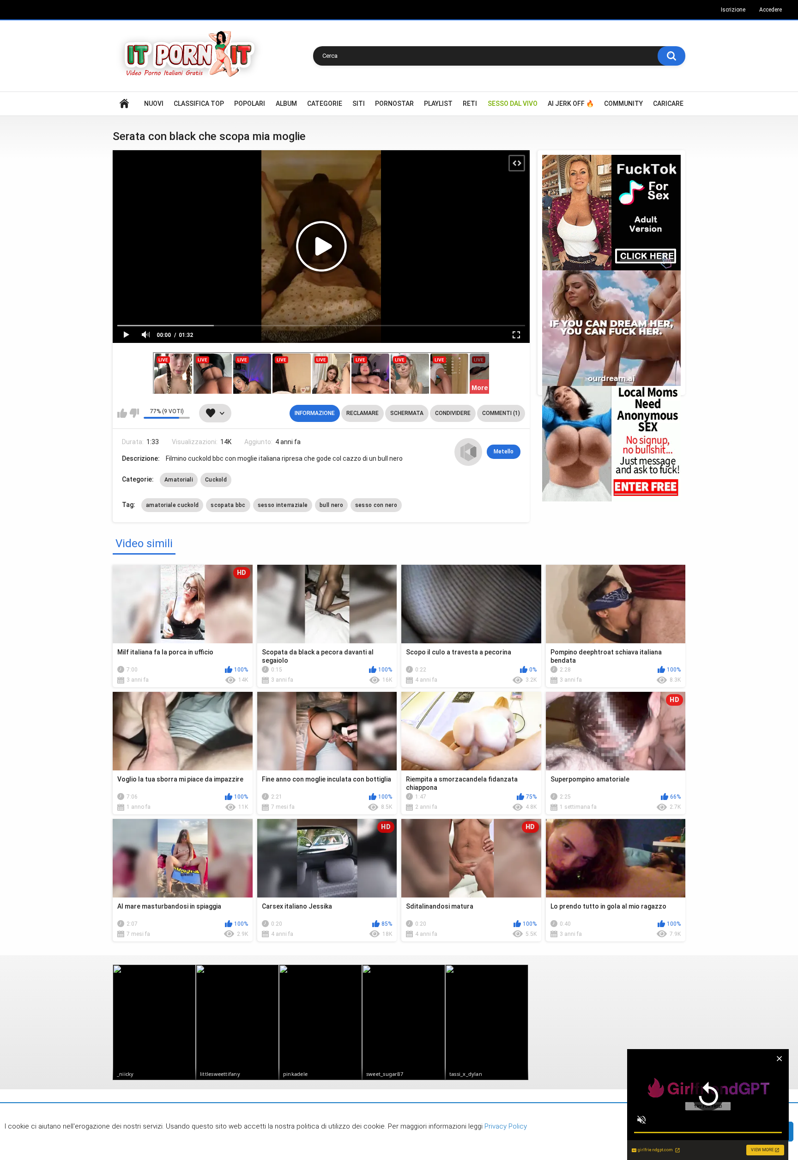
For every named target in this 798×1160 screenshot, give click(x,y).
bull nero (331, 505)
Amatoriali (178, 479)
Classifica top (199, 103)
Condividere (453, 413)
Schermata (406, 413)
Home (124, 104)
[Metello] (468, 452)
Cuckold (216, 479)
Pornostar (394, 103)
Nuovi (153, 103)
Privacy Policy (505, 1126)
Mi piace (122, 413)
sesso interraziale (283, 505)
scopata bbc (228, 505)
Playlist (438, 103)
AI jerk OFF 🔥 (571, 103)
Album (286, 103)
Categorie (324, 103)
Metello (504, 451)
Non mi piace (134, 413)
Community (623, 103)
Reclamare (362, 413)
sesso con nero (376, 505)
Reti (470, 103)
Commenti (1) (501, 413)
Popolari (249, 103)
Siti (358, 103)
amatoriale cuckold (172, 505)
